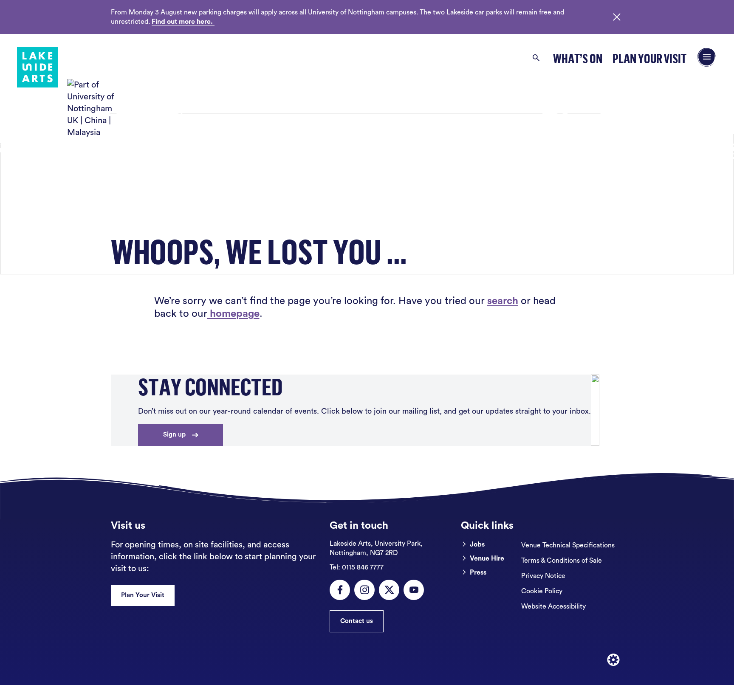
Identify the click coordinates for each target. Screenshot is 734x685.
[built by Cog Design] (613, 660)
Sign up (174, 434)
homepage (233, 314)
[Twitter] (389, 590)
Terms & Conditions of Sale (561, 560)
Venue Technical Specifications (568, 545)
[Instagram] (364, 590)
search (502, 301)
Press (478, 572)
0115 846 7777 (357, 567)
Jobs (477, 544)
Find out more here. (183, 21)
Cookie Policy (541, 591)
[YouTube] (414, 590)
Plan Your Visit (649, 58)
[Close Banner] (616, 17)
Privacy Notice (543, 575)
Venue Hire (487, 558)
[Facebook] (340, 590)
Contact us (356, 621)
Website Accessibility (553, 606)
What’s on (577, 58)
